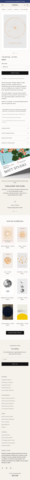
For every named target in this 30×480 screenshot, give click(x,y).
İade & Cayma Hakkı (7, 437)
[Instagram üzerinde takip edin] (6, 468)
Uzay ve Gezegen (24, 9)
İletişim (4, 427)
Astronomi (16, 9)
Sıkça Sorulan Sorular (7, 416)
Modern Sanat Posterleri (8, 398)
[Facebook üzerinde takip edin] (2, 468)
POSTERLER (4, 376)
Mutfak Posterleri (6, 387)
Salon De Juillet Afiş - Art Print (7, 246)
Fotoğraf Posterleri (7, 379)
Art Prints (10, 9)
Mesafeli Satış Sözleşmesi (8, 443)
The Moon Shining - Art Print (7, 323)
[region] (15, 204)
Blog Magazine (5, 424)
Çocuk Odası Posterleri (8, 390)
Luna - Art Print (7, 271)
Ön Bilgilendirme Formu (8, 440)
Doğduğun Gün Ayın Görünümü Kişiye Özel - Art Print (8, 298)
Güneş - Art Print (22, 246)
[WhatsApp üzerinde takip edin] (11, 468)
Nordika (3, 9)
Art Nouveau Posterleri (8, 408)
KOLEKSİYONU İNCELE (15, 332)
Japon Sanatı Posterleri (8, 403)
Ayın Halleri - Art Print (22, 297)
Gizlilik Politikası (6, 445)
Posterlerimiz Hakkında (8, 419)
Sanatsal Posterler (6, 385)
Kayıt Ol (15, 364)
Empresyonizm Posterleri (8, 401)
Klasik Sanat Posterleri (8, 406)
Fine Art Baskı (5, 422)
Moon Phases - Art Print (22, 271)
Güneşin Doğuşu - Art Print (22, 323)
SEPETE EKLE (15, 73)
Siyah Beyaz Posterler (7, 382)
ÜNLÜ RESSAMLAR (6, 395)
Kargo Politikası (6, 435)
